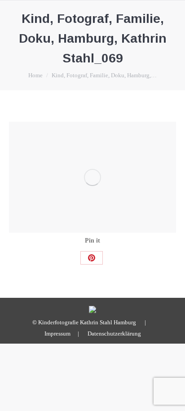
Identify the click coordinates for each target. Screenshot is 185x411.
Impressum (57, 333)
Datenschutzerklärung (114, 333)
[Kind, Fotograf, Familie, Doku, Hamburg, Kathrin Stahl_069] (92, 177)
